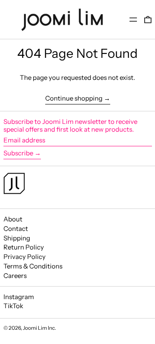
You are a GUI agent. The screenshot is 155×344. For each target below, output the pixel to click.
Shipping (16, 238)
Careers (15, 275)
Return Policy (23, 247)
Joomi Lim (35, 328)
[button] (148, 20)
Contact (15, 228)
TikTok (13, 306)
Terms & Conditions (32, 266)
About (12, 219)
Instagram (18, 297)
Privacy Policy (24, 256)
